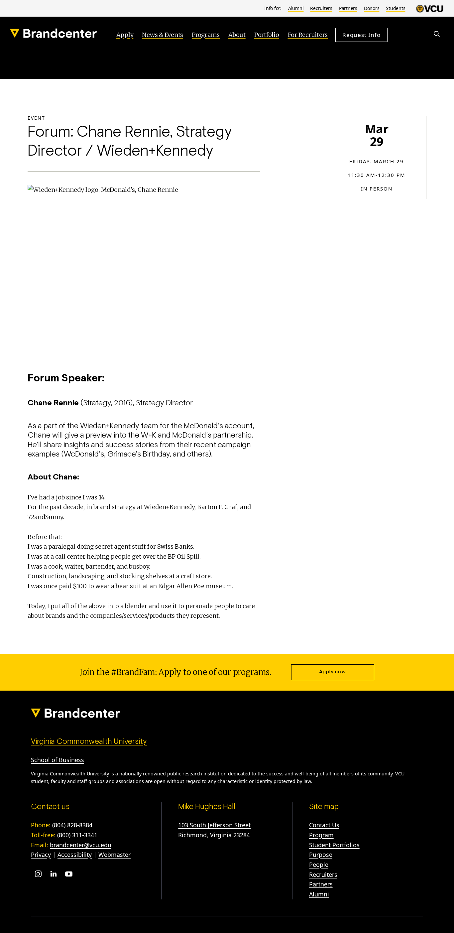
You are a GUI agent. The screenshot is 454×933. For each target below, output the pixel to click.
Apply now (332, 672)
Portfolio (266, 35)
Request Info (361, 34)
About (237, 35)
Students (395, 8)
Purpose (320, 855)
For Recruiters (308, 35)
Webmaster (114, 855)
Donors (372, 8)
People (318, 864)
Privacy (41, 855)
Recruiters (321, 8)
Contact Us (324, 825)
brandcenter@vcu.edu (80, 845)
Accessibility (74, 855)
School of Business (57, 760)
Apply (125, 35)
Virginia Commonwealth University (89, 742)
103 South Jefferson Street (214, 825)
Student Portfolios (334, 845)
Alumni (296, 8)
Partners (348, 8)
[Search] (436, 34)
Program (321, 835)
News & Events (162, 35)
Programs (206, 35)
